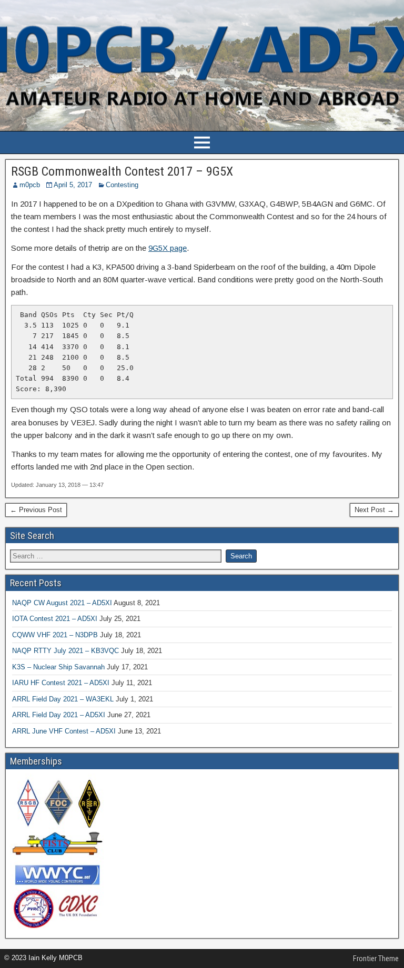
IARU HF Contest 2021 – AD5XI (60, 683)
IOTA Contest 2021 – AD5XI (54, 619)
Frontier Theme (376, 958)
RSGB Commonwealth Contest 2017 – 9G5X (122, 171)
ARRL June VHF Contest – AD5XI (64, 731)
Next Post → (374, 510)
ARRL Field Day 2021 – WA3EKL (63, 699)
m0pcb (29, 185)
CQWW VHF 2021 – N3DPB (55, 635)
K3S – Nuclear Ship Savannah (58, 667)
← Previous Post (36, 510)
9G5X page (167, 247)
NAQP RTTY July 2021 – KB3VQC (65, 651)
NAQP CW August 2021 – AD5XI (62, 603)
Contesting (122, 185)
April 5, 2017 (73, 185)
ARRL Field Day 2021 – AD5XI (58, 715)
